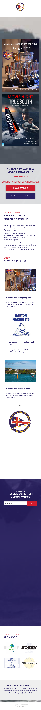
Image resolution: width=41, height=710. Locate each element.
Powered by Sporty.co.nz (20, 704)
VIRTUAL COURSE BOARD (20, 196)
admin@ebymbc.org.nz (16, 690)
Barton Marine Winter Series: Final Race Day (20, 343)
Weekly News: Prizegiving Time (18, 298)
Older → (20, 405)
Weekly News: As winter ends (18, 389)
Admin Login (22, 706)
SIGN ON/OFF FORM (20, 188)
